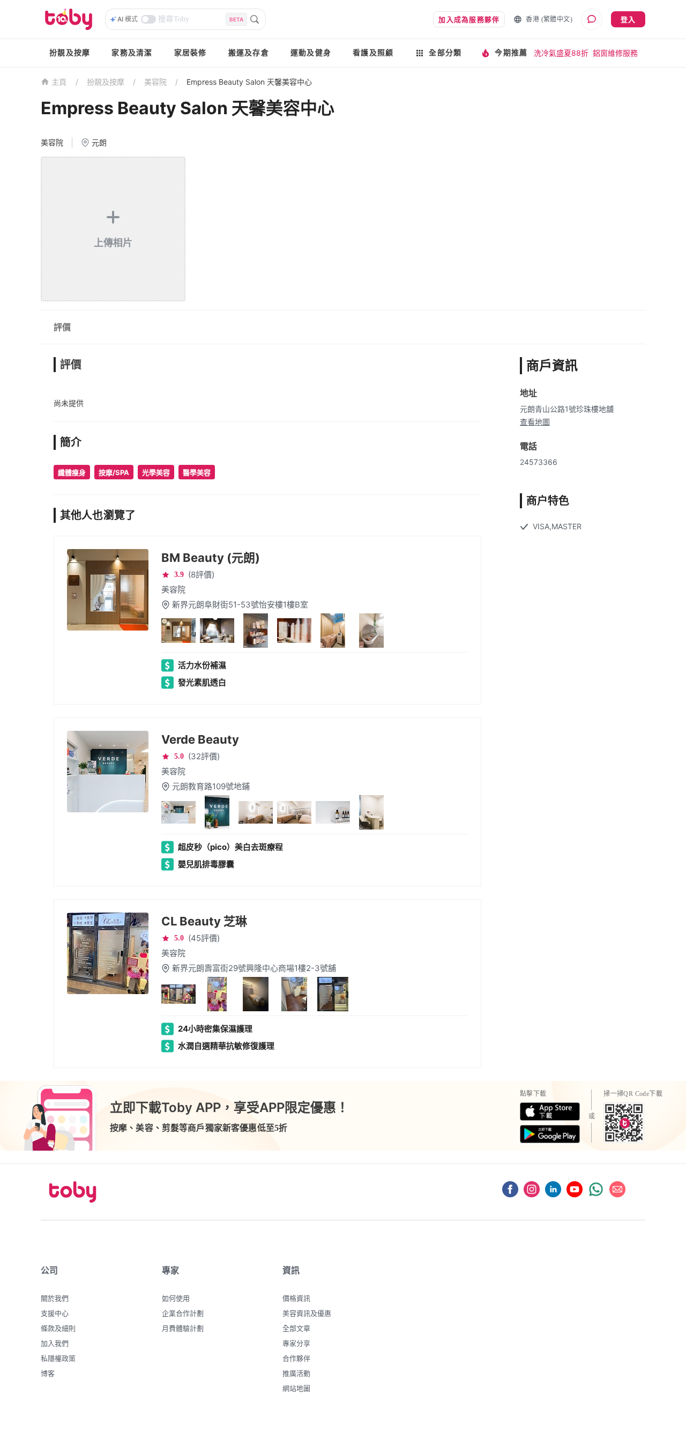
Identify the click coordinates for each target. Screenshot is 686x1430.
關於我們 (55, 1298)
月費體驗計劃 (183, 1328)
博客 (48, 1373)
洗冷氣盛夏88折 (561, 52)
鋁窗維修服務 (615, 52)
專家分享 (296, 1343)
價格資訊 (296, 1298)
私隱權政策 (58, 1358)
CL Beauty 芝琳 (204, 921)
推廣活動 (296, 1373)
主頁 (59, 82)
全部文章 (296, 1328)
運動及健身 (310, 53)
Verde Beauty (200, 739)
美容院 (155, 81)
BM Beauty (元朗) (210, 558)
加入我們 (55, 1343)
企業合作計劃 (183, 1313)
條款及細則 (58, 1328)
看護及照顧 (373, 53)
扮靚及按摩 (69, 53)
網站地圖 (296, 1388)
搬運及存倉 (248, 53)
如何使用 (176, 1298)
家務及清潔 (131, 53)
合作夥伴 (296, 1358)
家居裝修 (190, 53)
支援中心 (55, 1313)
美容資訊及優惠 (306, 1313)
